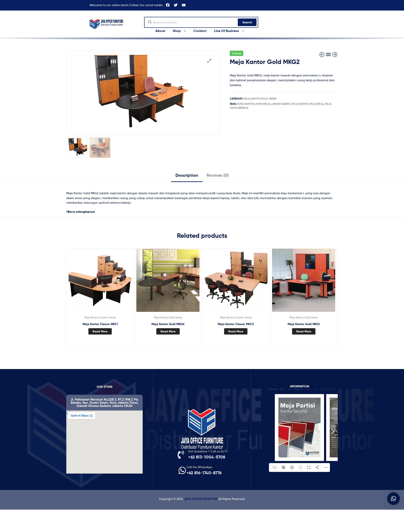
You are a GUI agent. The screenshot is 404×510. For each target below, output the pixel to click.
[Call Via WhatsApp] (182, 470)
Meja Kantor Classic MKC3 (236, 324)
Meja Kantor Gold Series (260, 98)
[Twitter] (176, 5)
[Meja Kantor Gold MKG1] (322, 55)
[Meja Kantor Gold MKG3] (335, 55)
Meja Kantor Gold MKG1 (304, 324)
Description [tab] (186, 175)
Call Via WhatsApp (199, 467)
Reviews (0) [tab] (218, 175)
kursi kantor (245, 103)
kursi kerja (262, 103)
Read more (100, 331)
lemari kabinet (280, 103)
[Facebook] (168, 5)
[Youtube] (184, 5)
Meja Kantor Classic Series (100, 317)
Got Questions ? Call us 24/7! (207, 451)
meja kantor (299, 103)
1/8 (274, 467)
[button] (209, 60)
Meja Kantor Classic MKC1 (100, 324)
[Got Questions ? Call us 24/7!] (181, 454)
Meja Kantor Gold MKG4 (168, 324)
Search (247, 22)
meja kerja (316, 103)
